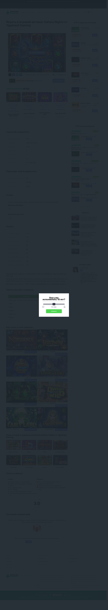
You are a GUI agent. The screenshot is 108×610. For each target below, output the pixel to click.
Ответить (54, 311)
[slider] (54, 304)
